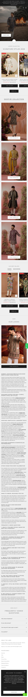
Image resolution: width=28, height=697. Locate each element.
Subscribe (14, 692)
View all (14, 91)
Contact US (3, 667)
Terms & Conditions (4, 665)
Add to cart (9, 85)
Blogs (2, 657)
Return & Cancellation (5, 661)
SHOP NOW (6, 35)
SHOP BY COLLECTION (14, 99)
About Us (3, 653)
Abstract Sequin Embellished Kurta (9, 300)
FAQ (2, 655)
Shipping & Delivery (5, 663)
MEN (10, 269)
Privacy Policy (4, 659)
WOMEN (16, 269)
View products (14, 138)
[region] (14, 23)
